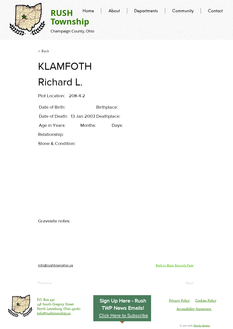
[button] (123, 315)
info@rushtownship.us (55, 265)
